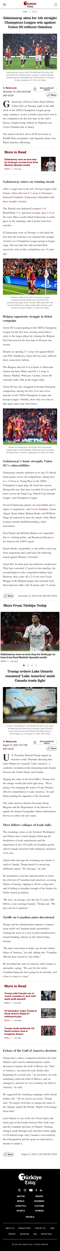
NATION (21, 1196)
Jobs (52, 1228)
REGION (39, 1196)
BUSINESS (39, 1201)
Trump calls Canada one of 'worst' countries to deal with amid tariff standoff (20, 996)
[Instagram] (25, 1190)
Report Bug (46, 1234)
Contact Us (40, 1228)
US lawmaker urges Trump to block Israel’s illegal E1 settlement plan (20, 1013)
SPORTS (21, 1211)
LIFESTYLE (21, 1206)
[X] (19, 1190)
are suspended (46, 533)
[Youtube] (31, 1190)
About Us (10, 1228)
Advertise (24, 1234)
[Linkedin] (41, 1190)
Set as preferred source (47, 89)
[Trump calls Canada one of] (48, 996)
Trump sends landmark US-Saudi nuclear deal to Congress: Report (19, 1031)
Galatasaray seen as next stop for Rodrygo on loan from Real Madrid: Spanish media (21, 162)
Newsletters (24, 1228)
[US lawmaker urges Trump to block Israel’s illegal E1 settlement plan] (48, 1013)
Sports (34, 12)
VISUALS (30, 1217)
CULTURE (39, 1206)
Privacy (12, 1234)
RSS (35, 1234)
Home (25, 12)
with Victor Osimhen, (37, 509)
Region (7, 1020)
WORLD (20, 1201)
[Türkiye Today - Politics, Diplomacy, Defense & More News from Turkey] (30, 4)
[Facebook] (36, 1190)
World (7, 1003)
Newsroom (11, 88)
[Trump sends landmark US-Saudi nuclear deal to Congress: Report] (48, 1030)
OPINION (39, 1211)
